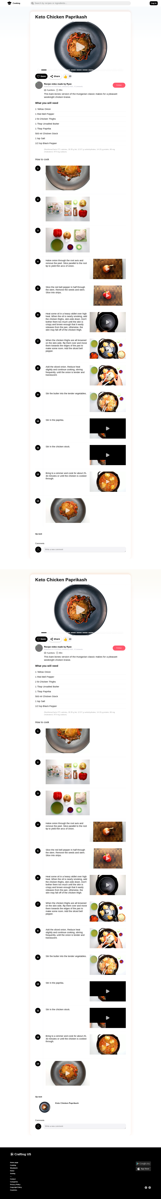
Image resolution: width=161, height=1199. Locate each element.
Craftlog (22, 1154)
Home (12, 1171)
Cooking (13, 1165)
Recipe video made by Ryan (58, 84)
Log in (153, 3)
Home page (14, 1162)
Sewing (12, 1173)
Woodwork (14, 1168)
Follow (119, 85)
